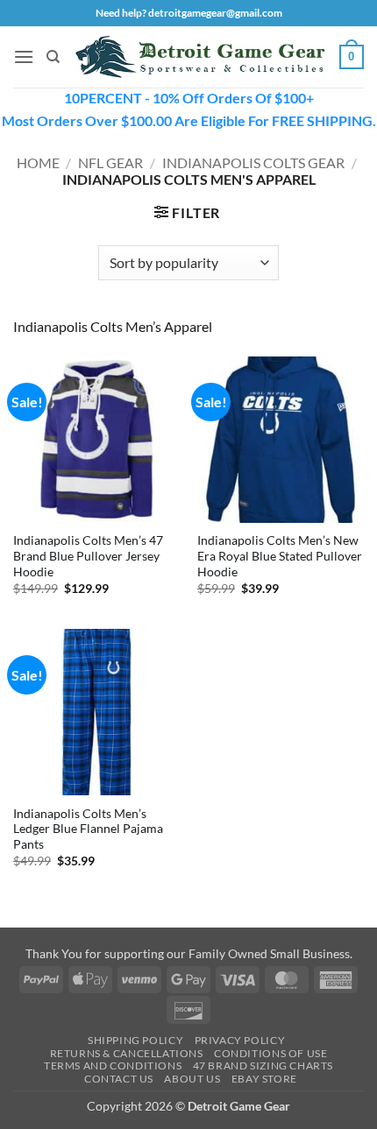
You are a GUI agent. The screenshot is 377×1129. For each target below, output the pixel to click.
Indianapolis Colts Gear (253, 162)
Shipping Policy (135, 1040)
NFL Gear (110, 162)
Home (38, 162)
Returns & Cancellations (126, 1053)
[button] (23, 56)
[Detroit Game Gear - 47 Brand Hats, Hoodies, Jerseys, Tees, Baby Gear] (200, 57)
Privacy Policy (240, 1040)
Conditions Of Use (270, 1053)
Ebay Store (264, 1078)
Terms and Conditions (112, 1065)
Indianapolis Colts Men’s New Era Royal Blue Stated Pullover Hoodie (279, 555)
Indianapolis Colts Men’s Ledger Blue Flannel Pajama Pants (88, 829)
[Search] (53, 57)
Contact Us (118, 1078)
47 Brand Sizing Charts (263, 1065)
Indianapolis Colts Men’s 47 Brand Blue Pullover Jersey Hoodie (88, 555)
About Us (192, 1078)
